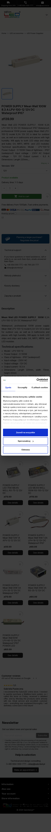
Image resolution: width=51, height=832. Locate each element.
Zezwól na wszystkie (25, 432)
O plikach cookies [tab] (40, 387)
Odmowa (25, 449)
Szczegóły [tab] (22, 387)
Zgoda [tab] (8, 387)
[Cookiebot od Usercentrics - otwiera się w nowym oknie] (36, 380)
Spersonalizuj (24, 441)
